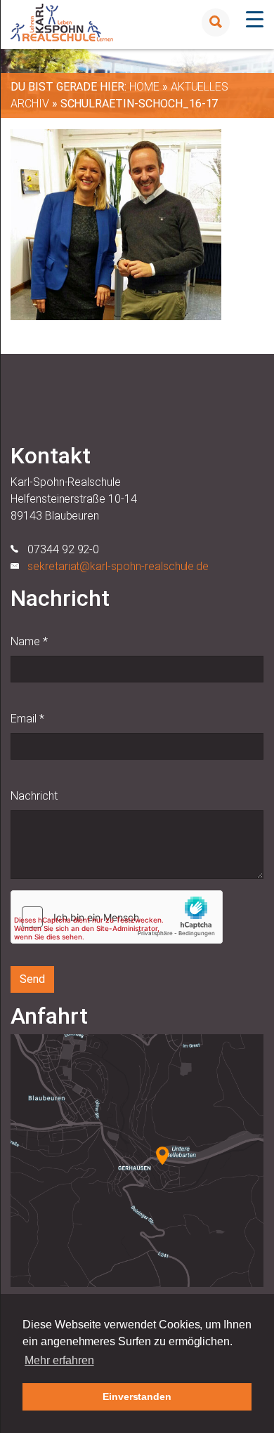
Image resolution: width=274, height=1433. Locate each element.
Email (27, 718)
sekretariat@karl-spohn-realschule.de (118, 566)
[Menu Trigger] (254, 19)
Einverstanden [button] (137, 1396)
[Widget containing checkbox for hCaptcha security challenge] (117, 917)
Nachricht (34, 796)
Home (144, 86)
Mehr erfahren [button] (59, 1360)
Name (29, 641)
